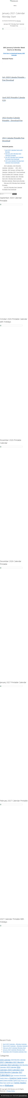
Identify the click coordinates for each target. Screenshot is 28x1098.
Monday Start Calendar (15, 179)
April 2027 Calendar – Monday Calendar (15, 1044)
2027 (20, 1072)
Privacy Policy (11, 1091)
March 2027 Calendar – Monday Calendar (15, 1046)
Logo (26, 1080)
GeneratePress (23, 1095)
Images (19, 1080)
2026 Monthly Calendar (9, 1072)
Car (12, 1075)
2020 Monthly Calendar (18, 1060)
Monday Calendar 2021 (12, 176)
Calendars (10, 168)
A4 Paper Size (19, 170)
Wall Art (2, 1085)
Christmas (16, 1075)
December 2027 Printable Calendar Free (15, 1052)
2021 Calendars (8, 166)
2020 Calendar (5, 1060)
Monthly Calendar (7, 181)
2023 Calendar (11, 1067)
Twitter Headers (20, 1083)
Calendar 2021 (12, 172)
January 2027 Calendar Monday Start (14, 1050)
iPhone (22, 1080)
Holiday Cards (12, 1080)
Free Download (20, 172)
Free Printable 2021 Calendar (10, 174)
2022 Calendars (13, 1065)
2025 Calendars (14, 1070)
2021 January (11, 170)
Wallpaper (9, 1085)
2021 (16, 168)
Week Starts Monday (18, 181)
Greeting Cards (15, 1078)
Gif (8, 1078)
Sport (12, 1083)
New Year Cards (5, 1083)
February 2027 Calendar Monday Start (14, 1048)
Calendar (4, 172)
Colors (6, 1078)
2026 (22, 1070)
